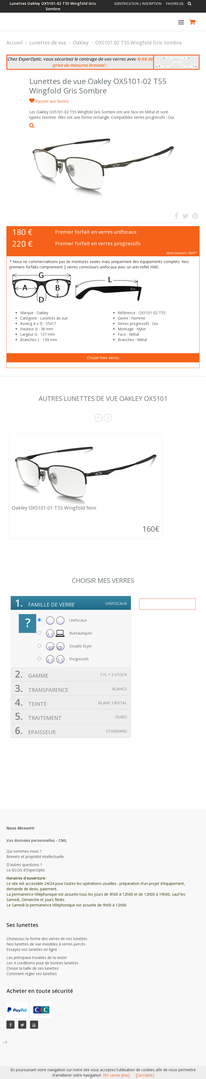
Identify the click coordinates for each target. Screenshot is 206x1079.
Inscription (151, 3)
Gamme (71, 674)
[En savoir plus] (116, 1075)
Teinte (71, 702)
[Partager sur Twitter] (185, 217)
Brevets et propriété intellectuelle (35, 856)
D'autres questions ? (24, 864)
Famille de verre (71, 602)
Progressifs (78, 658)
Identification (126, 3)
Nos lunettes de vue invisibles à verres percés (45, 944)
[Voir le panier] (192, 22)
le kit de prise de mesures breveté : (103, 62)
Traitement (71, 716)
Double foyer (80, 646)
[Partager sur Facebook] (176, 217)
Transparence (71, 688)
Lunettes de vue (47, 42)
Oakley (81, 42)
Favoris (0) (174, 3)
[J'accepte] (145, 1075)
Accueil (14, 42)
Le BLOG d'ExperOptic (25, 870)
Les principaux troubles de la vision (36, 957)
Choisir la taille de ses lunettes (32, 968)
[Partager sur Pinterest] (195, 217)
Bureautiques (80, 633)
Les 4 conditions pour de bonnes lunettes (42, 962)
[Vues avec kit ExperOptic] (176, 62)
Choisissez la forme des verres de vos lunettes (46, 938)
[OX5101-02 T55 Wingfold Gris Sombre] (103, 159)
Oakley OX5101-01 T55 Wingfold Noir (54, 508)
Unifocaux (77, 620)
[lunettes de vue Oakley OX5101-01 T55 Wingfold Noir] (85, 471)
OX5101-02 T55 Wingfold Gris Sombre (138, 42)
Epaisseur (71, 730)
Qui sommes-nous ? (23, 851)
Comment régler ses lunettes (31, 973)
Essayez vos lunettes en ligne (31, 949)
